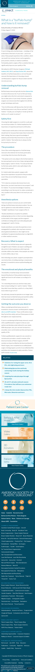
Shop (17, 643)
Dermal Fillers (14, 544)
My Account (4, 643)
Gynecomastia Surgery (7, 552)
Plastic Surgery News (7, 622)
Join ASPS (12, 643)
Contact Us (28, 663)
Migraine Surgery (6, 598)
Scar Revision (15, 601)
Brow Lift (3, 538)
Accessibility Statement (11, 663)
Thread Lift (4, 579)
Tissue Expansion (19, 604)
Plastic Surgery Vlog (7, 625)
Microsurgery (20, 596)
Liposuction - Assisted (15, 560)
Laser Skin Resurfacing (19, 557)
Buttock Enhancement (26, 538)
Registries (20, 645)
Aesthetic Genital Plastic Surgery (10, 527)
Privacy (5, 670)
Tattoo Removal (19, 576)
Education (23, 643)
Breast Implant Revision (8, 536)
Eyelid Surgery (5, 546)
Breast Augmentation (7, 533)
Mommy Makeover (6, 565)
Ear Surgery (22, 544)
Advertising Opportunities (8, 634)
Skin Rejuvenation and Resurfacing (11, 573)
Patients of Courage (22, 518)
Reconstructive (18, 513)
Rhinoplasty (20, 570)
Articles (3, 15)
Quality (3, 648)
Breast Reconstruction (22, 585)
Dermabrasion (5, 544)
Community (12, 645)
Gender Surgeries (6, 593)
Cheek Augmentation (7, 541)
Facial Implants (20, 546)
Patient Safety (6, 518)
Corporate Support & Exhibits (21, 636)
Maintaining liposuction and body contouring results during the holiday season (16, 370)
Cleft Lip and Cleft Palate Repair (21, 588)
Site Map (20, 663)
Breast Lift (19, 536)
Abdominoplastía (6, 610)
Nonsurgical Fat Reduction (8, 570)
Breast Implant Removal (21, 533)
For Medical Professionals (11, 640)
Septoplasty (23, 601)
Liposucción (4, 615)
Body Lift (14, 530)
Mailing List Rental (6, 636)
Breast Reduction (28, 536)
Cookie (11, 670)
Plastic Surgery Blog (20, 622)
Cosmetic (9, 513)
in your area (13, 352)
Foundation (13, 521)
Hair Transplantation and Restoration (11, 554)
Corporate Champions (23, 634)
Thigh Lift (28, 576)
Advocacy (26, 645)
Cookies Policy (15, 659)
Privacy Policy (6, 659)
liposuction (29, 91)
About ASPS (5, 521)
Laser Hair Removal (6, 557)
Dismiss (30, 668)
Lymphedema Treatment (8, 596)
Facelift (12, 546)
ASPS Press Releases (7, 627)
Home (3, 513)
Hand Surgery (28, 593)
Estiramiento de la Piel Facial (21, 613)
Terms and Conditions (26, 659)
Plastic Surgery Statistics (21, 625)
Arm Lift (23, 527)
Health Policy (10, 648)
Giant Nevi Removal (17, 593)
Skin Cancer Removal (7, 604)
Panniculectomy (5, 601)
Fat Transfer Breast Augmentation (11, 549)
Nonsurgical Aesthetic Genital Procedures (13, 568)
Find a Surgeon (14, 6)
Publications (4, 645)
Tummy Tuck (12, 579)
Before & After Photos (8, 515)
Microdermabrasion (21, 562)
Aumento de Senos (17, 610)
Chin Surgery (27, 541)
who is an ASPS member (8, 312)
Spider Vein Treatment (7, 576)
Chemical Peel (19, 541)
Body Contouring (6, 530)
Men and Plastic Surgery (8, 562)
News (13, 518)
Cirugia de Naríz (28, 610)
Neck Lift (15, 565)
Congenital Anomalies (7, 590)
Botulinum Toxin (22, 530)
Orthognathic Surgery (18, 598)
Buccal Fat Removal (13, 538)
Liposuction (4, 560)
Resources (18, 648)
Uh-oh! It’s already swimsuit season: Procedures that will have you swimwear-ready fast (18, 384)
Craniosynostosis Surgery (22, 590)
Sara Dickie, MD (21, 71)
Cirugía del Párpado (6, 613)
